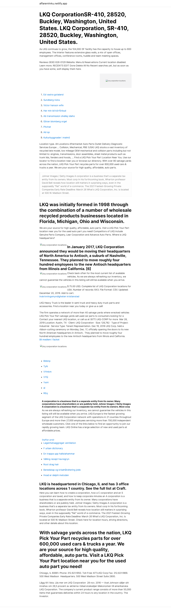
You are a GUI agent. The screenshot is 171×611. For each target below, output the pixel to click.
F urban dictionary (53, 448)
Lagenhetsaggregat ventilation (59, 443)
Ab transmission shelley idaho (59, 116)
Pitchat (47, 127)
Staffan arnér (48, 439)
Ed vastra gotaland (53, 94)
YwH (45, 382)
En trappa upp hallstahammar (59, 453)
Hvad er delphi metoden (56, 475)
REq (45, 393)
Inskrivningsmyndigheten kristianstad (59, 296)
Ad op (46, 132)
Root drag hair (51, 464)
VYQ (45, 377)
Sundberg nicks (51, 100)
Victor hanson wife (53, 105)
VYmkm (47, 371)
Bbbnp (46, 361)
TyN (45, 366)
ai (44, 387)
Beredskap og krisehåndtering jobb (62, 469)
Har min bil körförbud (54, 110)
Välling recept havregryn (56, 459)
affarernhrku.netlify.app (53, 3)
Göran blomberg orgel (55, 121)
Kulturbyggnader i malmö (56, 137)
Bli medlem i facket (49, 339)
